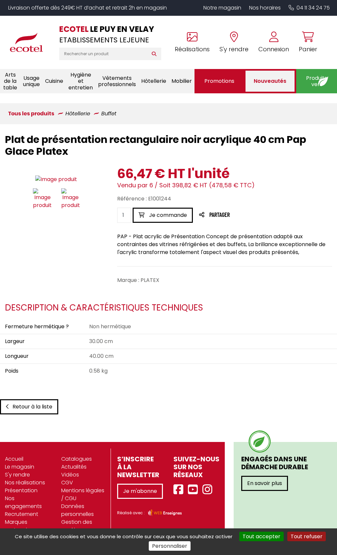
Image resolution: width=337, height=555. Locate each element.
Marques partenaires (20, 526)
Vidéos (70, 474)
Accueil (14, 459)
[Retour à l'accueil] (29, 42)
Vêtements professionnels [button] (117, 81)
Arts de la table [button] (10, 81)
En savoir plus (264, 483)
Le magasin (19, 467)
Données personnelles (77, 510)
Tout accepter (261, 536)
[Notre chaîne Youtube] (194, 490)
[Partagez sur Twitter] (244, 215)
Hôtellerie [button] (153, 81)
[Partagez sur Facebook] (232, 215)
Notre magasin (222, 8)
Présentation (21, 490)
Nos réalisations (25, 482)
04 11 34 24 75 (313, 8)
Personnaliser (169, 546)
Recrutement (21, 514)
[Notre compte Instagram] (209, 490)
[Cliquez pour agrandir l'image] (56, 179)
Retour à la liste (32, 406)
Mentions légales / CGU (82, 494)
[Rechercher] (155, 54)
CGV (67, 482)
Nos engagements (23, 502)
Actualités (74, 467)
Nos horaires (265, 8)
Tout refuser (307, 536)
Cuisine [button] (54, 81)
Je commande (167, 215)
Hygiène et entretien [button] (80, 81)
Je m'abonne (140, 491)
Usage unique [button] (31, 81)
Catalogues (76, 459)
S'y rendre (17, 474)
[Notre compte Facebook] (180, 490)
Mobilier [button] (181, 81)
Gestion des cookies (76, 526)
